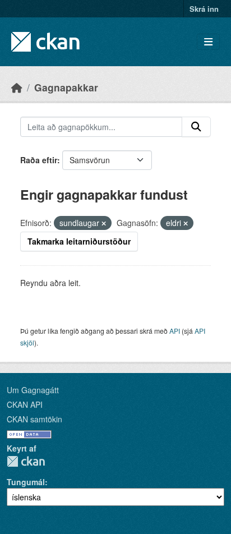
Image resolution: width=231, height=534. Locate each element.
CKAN (26, 461)
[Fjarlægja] (103, 223)
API (174, 330)
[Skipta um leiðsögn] (208, 42)
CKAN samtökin (34, 419)
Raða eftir (38, 159)
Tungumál (26, 481)
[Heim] (16, 87)
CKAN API (25, 404)
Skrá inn (204, 8)
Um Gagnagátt (33, 389)
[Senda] (196, 127)
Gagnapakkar (66, 87)
